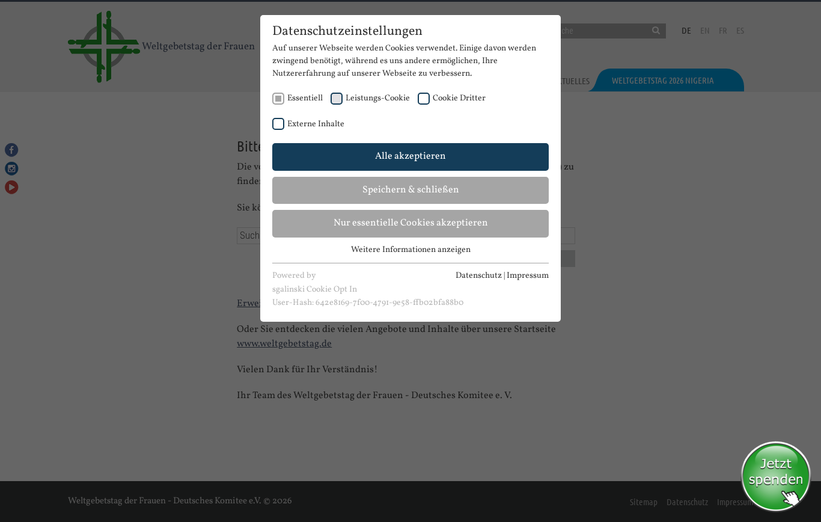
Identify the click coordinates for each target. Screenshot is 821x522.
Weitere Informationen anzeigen (411, 250)
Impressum (528, 275)
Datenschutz (479, 275)
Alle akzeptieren (410, 156)
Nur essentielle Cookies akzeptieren (411, 223)
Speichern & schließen (410, 190)
